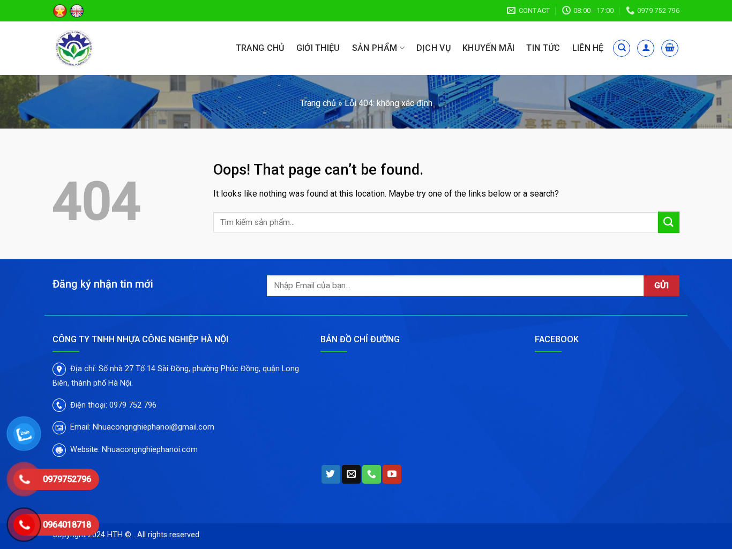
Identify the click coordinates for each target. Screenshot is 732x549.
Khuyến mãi (488, 48)
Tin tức (543, 48)
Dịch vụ (433, 48)
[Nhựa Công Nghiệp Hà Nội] (102, 48)
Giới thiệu (318, 48)
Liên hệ (588, 48)
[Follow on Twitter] (331, 474)
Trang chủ (260, 48)
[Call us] (371, 474)
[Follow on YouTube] (392, 474)
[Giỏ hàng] (669, 48)
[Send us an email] (351, 474)
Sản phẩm (375, 48)
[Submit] (668, 222)
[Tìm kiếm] (621, 48)
